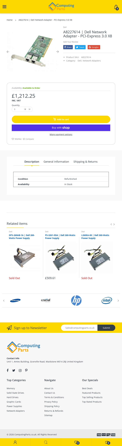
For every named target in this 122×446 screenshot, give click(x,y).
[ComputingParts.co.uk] (61, 6)
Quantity (16, 105)
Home (9, 19)
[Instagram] (20, 370)
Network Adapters (92, 60)
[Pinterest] (26, 370)
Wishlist (18, 139)
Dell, (80, 60)
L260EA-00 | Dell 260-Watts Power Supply (95, 237)
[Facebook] (8, 370)
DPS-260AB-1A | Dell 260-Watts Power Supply (22, 237)
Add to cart (63, 119)
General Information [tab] (56, 161)
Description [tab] (31, 161)
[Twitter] (13, 370)
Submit (106, 327)
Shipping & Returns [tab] (85, 161)
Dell (65, 27)
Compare (30, 139)
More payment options (61, 134)
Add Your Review (70, 41)
